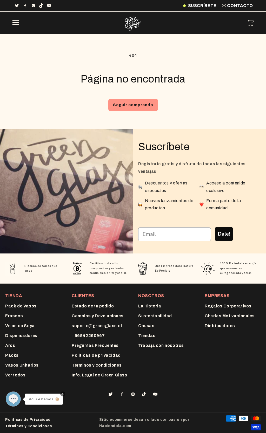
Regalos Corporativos (228, 306)
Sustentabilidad (155, 316)
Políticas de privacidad (96, 355)
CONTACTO (239, 5)
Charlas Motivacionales (230, 316)
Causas (146, 326)
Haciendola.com (115, 426)
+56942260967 (88, 335)
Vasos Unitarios (22, 365)
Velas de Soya (20, 326)
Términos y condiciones (97, 365)
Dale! (224, 233)
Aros (10, 345)
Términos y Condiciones (28, 426)
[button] (15, 23)
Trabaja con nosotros (161, 345)
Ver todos (15, 375)
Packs (12, 355)
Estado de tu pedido (93, 306)
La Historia (149, 306)
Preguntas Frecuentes (95, 345)
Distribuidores (220, 326)
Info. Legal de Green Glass (99, 375)
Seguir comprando (133, 105)
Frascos (14, 316)
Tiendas (146, 335)
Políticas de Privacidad (28, 420)
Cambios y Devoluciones (97, 316)
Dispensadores (21, 335)
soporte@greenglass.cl (97, 326)
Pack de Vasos (21, 306)
